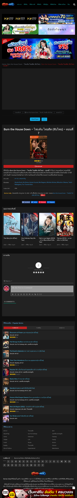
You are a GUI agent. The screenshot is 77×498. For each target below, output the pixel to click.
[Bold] (12, 294)
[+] (41, 294)
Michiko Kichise (51, 182)
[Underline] (18, 294)
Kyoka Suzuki (34, 182)
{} (37, 294)
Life (22, 409)
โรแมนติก (29, 409)
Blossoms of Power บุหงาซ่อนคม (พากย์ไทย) (24, 332)
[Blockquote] (29, 294)
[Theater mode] (44, 119)
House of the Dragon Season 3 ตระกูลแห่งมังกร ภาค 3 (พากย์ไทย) (30, 397)
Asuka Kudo (18, 182)
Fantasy (54, 436)
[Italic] (15, 294)
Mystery (17, 363)
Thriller (5, 439)
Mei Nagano (42, 182)
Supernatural (31, 448)
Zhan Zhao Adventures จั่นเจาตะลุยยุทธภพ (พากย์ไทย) (27, 360)
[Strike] (21, 294)
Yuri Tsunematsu (27, 184)
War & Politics (8, 448)
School (54, 445)
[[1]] (4, 460)
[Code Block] (32, 294)
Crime (16, 372)
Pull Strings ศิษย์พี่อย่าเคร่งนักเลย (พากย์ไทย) (24, 342)
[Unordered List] (26, 294)
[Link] (35, 294)
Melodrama (55, 448)
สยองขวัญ (22, 178)
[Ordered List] (24, 294)
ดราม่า (17, 178)
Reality (5, 445)
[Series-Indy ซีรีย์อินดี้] (8, 6)
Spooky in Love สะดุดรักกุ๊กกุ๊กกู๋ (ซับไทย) (22, 388)
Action (54, 442)
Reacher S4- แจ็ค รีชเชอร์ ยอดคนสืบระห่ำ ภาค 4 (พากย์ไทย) (28, 369)
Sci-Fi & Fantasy (19, 344)
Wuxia (29, 442)
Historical (17, 409)
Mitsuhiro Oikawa (62, 182)
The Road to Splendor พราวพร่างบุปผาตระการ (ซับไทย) (27, 351)
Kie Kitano (26, 182)
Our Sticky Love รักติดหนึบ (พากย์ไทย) (21, 416)
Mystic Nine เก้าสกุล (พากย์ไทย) (19, 379)
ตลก (26, 344)
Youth (5, 442)
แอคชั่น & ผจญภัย (33, 344)
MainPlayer (35, 119)
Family (54, 439)
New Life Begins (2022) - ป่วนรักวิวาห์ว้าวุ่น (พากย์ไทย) (27, 406)
